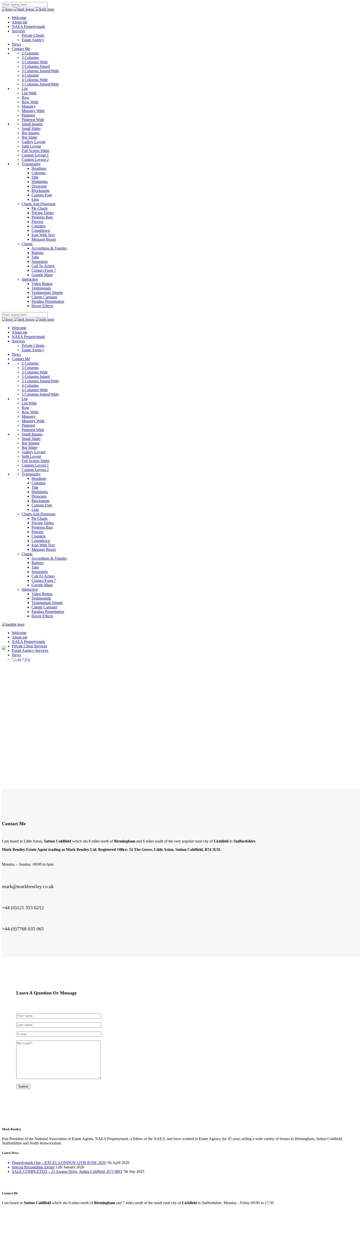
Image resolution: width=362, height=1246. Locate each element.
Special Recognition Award (33, 1167)
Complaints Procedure (87, 1233)
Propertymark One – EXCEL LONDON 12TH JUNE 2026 (59, 1163)
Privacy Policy (53, 1233)
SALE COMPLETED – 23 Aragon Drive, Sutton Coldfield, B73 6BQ (67, 1171)
